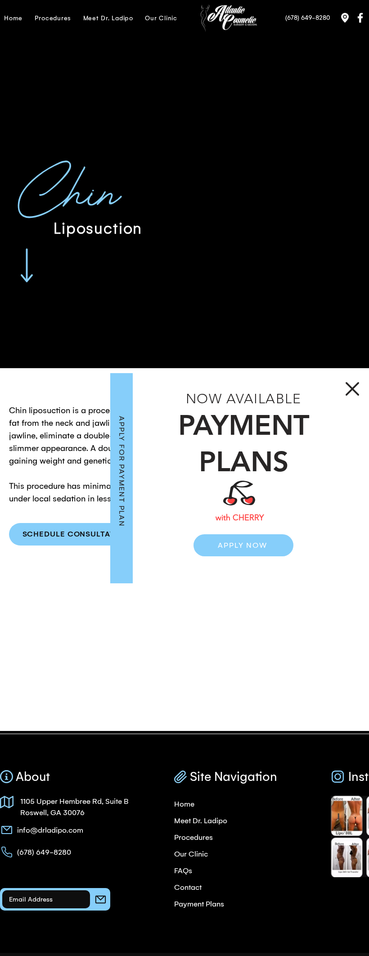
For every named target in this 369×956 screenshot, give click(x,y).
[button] (352, 389)
